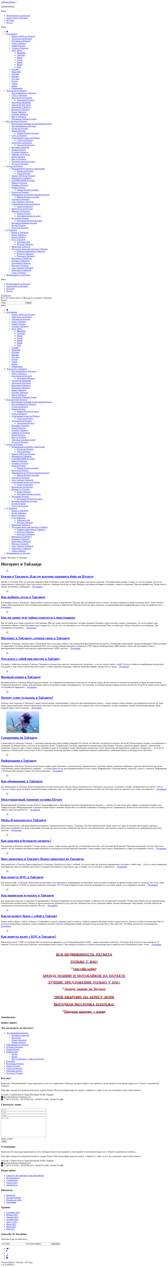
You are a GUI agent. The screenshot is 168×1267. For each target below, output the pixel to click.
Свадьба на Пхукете (20, 199)
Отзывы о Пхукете (20, 185)
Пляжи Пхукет (12, 1049)
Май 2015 (10, 1229)
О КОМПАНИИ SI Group (23, 180)
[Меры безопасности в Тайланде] (7, 814)
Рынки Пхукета (24, 213)
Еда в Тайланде (18, 239)
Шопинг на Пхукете (21, 211)
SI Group (10, 20)
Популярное (11, 34)
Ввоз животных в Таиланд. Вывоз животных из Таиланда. (42, 859)
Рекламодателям (13, 1197)
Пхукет (15, 81)
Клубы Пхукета (18, 225)
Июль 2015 (11, 1224)
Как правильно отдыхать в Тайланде (27, 895)
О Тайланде (11, 230)
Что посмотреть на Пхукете (24, 126)
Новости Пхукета (19, 183)
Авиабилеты (12, 1185)
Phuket (12, 2)
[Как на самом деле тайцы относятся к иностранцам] (7, 612)
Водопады (16, 1038)
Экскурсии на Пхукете (22, 39)
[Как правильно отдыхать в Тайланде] (7, 890)
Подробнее (37, 587)
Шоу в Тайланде (19, 117)
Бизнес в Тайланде (20, 232)
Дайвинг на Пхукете (21, 154)
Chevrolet (21, 55)
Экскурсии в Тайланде (16, 91)
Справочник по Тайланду (19, 737)
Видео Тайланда (19, 235)
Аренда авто (11, 1183)
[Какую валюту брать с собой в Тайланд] (7, 910)
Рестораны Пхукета (20, 218)
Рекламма (10, 1061)
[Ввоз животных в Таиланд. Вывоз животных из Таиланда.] (7, 853)
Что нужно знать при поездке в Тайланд (30, 249)
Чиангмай (16, 72)
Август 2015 (11, 1222)
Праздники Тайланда (21, 107)
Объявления (17, 88)
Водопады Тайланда (21, 109)
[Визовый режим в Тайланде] (7, 671)
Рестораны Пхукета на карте (29, 221)
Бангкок (15, 76)
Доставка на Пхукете (21, 41)
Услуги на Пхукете (20, 164)
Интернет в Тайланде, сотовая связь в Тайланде (35, 638)
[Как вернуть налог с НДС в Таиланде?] (7, 931)
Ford (19, 67)
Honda (19, 62)
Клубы (15, 1054)
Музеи (14, 1056)
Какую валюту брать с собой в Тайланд (29, 916)
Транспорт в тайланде (21, 270)
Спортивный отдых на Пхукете (26, 138)
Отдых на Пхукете (20, 128)
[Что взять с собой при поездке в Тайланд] (7, 653)
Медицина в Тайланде (22, 178)
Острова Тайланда (20, 114)
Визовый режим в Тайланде (21, 677)
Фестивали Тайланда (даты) (24, 119)
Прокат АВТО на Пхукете (23, 36)
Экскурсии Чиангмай (21, 102)
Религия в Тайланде (26, 256)
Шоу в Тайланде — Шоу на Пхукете (28, 1059)
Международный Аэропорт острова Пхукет (31, 799)
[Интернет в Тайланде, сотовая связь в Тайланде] (7, 632)
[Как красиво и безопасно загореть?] (7, 835)
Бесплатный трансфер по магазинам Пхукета (32, 124)
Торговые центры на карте (23, 161)
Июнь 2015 (11, 1227)
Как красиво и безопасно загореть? (26, 840)
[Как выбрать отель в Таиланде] (7, 591)
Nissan (19, 65)
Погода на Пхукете (20, 192)
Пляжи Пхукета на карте (28, 133)
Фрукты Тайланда (25, 244)
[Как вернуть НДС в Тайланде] (7, 871)
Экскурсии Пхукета (26, 100)
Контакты (10, 1195)
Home (3, 558)
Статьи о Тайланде (20, 48)
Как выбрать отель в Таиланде (23, 597)
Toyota (20, 60)
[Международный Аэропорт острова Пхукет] (7, 794)
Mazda (19, 57)
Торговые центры (14, 1071)
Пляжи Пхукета (19, 46)
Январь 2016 (12, 1215)
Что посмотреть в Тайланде (24, 93)
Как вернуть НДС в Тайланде (22, 877)
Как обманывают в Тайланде (22, 781)
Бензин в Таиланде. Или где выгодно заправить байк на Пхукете (47, 576)
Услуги (9, 23)
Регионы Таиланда (20, 265)
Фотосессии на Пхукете (22, 209)
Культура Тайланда (25, 254)
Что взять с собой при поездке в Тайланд (30, 658)
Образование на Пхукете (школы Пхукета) (30, 195)
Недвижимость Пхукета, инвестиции (28, 169)
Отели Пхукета (23, 173)
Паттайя (15, 74)
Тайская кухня (23, 242)
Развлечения (11, 1052)
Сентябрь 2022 (12, 1212)
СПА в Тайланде (19, 95)
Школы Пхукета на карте (28, 197)
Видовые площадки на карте (24, 223)
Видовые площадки (20, 147)
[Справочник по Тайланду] (22, 732)
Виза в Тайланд (19, 237)
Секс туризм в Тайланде (22, 202)
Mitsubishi (21, 53)
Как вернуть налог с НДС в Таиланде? (28, 936)
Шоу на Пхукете (19, 159)
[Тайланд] (6, 295)
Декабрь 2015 (12, 1217)
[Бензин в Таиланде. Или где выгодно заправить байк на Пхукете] (7, 571)
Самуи (14, 83)
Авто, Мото (17, 50)
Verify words (7, 1139)
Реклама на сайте (14, 1200)
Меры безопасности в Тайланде (23, 820)
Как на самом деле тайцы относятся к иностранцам (38, 617)
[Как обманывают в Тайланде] (7, 776)
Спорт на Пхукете (25, 140)
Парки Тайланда (19, 112)
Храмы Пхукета (19, 150)
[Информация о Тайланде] (7, 755)
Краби (14, 86)
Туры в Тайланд (19, 43)
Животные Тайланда (21, 247)
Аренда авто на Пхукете (17, 18)
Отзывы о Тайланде (20, 261)
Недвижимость (13, 1178)
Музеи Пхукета (18, 157)
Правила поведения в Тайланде (31, 251)
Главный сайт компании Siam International (25, 1175)
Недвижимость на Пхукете (18, 15)
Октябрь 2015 (12, 1219)
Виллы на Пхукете (25, 171)
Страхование (12, 1180)
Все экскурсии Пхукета (16, 121)
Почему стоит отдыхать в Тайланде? (27, 697)
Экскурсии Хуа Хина (21, 105)
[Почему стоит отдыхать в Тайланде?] (7, 692)
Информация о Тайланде (19, 760)
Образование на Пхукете (17, 1045)
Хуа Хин (15, 79)
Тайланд (15, 69)
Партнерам (11, 1202)
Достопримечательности (17, 1033)
